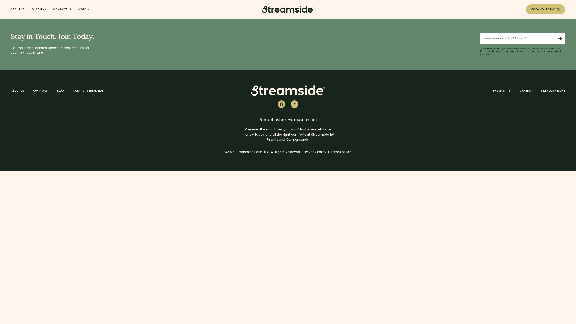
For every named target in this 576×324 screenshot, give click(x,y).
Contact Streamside (88, 90)
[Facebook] (281, 104)
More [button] (82, 9)
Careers (526, 90)
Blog (60, 90)
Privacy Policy (315, 152)
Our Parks (39, 9)
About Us (17, 9)
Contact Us (62, 9)
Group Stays (501, 90)
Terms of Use (341, 152)
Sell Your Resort (553, 90)
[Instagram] (294, 104)
